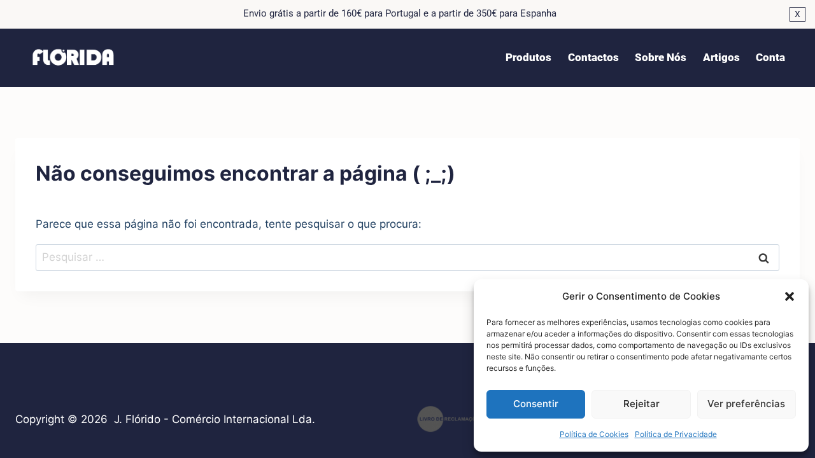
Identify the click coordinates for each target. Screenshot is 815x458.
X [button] (797, 14)
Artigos (721, 57)
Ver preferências (746, 404)
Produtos (528, 57)
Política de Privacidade (676, 434)
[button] (789, 296)
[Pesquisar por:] (407, 257)
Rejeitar (641, 404)
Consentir (535, 404)
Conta (770, 57)
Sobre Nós (660, 57)
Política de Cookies (594, 434)
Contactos (593, 57)
